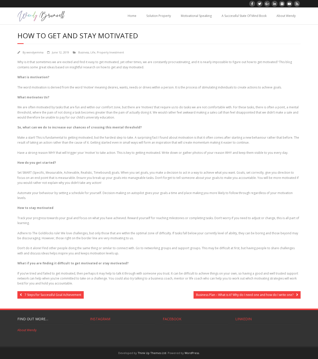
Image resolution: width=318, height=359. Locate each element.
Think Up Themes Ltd (152, 353)
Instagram (100, 319)
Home (132, 16)
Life (92, 52)
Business (83, 52)
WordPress (192, 353)
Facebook (172, 319)
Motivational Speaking (196, 16)
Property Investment (110, 52)
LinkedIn (243, 319)
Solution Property (158, 16)
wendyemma (34, 52)
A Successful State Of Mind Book (244, 16)
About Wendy (286, 16)
